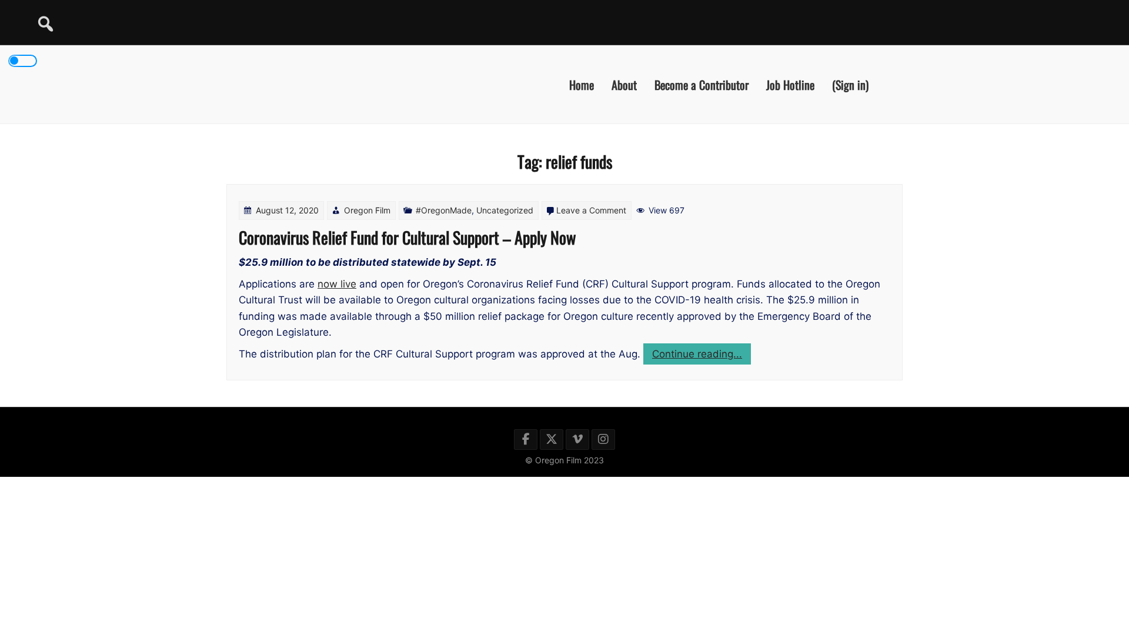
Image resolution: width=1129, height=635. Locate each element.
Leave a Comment (591, 210)
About (624, 84)
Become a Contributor (701, 84)
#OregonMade (444, 210)
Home (581, 84)
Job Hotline (790, 84)
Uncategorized (504, 210)
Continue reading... (701, 356)
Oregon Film (367, 210)
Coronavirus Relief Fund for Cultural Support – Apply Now (407, 237)
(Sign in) (850, 84)
